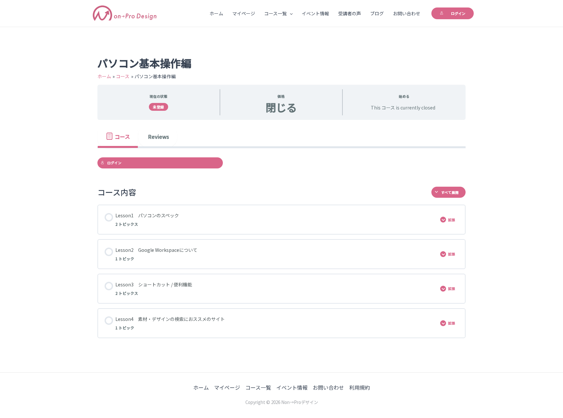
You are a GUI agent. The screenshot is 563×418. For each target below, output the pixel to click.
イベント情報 (315, 13)
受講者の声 (349, 13)
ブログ (377, 13)
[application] (290, 13)
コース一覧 (275, 13)
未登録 (158, 106)
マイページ (243, 13)
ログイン (458, 13)
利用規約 (359, 387)
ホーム (216, 13)
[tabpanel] (281, 163)
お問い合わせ (406, 13)
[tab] (117, 136)
